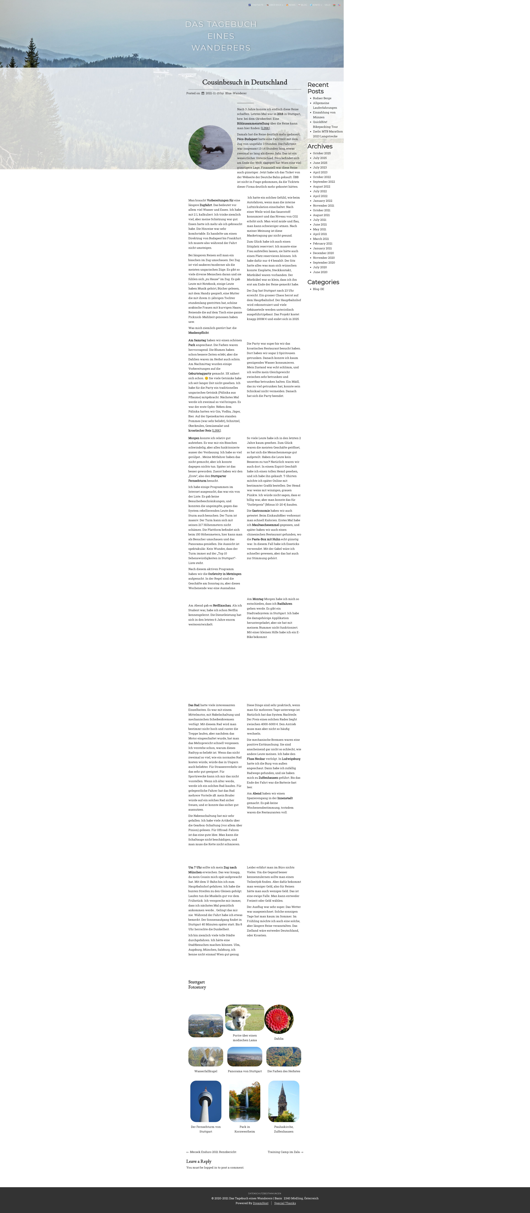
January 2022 (322, 201)
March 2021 (321, 239)
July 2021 (319, 220)
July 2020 (320, 267)
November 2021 (323, 205)
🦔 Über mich (274, 5)
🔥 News (290, 5)
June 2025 (320, 163)
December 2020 (323, 253)
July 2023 (320, 167)
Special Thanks (285, 1203)
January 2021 (322, 248)
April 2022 (320, 196)
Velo (327, 5)
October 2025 (322, 153)
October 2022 (322, 177)
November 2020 (324, 258)
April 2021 (320, 234)
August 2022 (321, 186)
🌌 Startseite (255, 5)
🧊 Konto (315, 5)
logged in (210, 1167)
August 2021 (321, 215)
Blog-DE (318, 289)
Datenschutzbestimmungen (264, 1193)
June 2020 (320, 272)
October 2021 (321, 210)
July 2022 (320, 191)
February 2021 (322, 243)
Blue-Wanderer (236, 93)
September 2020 (324, 262)
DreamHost (260, 1203)
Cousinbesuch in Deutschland (244, 82)
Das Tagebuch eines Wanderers (221, 35)
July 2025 (320, 158)
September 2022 (324, 182)
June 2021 (320, 224)
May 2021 (319, 229)
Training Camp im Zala (285, 1152)
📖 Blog (302, 5)
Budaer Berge (322, 98)
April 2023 (320, 172)
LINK (265, 128)
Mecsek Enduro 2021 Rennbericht (211, 1152)
